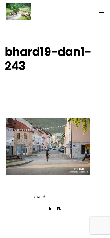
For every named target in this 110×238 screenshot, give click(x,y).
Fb (59, 208)
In (50, 208)
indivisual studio (61, 197)
